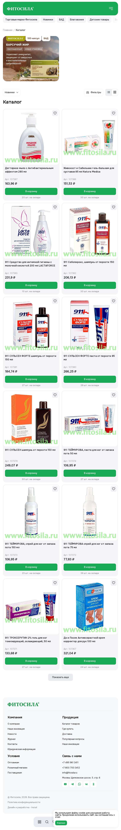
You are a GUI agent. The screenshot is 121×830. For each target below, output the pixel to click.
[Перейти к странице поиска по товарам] (47, 822)
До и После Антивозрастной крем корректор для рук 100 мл (84, 639)
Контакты (12, 744)
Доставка (67, 734)
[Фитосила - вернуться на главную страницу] (20, 8)
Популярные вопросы (73, 739)
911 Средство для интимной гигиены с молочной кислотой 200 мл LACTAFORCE (30, 264)
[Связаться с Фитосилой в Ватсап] (79, 784)
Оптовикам (13, 762)
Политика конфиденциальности (24, 802)
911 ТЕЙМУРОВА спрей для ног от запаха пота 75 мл (88, 545)
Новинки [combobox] (10, 92)
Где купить (67, 729)
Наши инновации (16, 729)
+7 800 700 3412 (71, 767)
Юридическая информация (21, 749)
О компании (14, 723)
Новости (12, 734)
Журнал (11, 739)
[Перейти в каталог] (39, 822)
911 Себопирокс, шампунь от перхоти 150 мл (89, 264)
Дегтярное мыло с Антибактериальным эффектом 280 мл (29, 170)
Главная (7, 30)
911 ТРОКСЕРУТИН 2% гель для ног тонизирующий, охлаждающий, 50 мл (28, 639)
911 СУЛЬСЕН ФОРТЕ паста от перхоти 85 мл (89, 357)
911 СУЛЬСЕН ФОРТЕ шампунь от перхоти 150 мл (30, 357)
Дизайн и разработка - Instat (22, 807)
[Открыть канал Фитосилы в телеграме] (72, 784)
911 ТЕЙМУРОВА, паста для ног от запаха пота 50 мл (89, 451)
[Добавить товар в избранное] (55, 113)
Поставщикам (15, 772)
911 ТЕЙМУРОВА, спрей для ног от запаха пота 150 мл (30, 545)
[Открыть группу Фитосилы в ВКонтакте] (86, 784)
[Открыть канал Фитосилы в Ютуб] (65, 784)
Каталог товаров (71, 723)
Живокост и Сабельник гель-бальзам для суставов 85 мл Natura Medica (89, 170)
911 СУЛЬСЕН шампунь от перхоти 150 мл (30, 449)
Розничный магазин (17, 767)
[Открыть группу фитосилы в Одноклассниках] (94, 784)
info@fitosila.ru (69, 772)
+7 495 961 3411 (70, 762)
